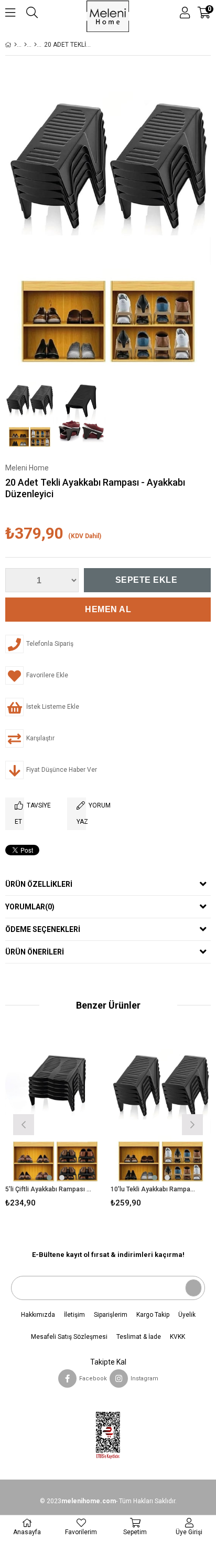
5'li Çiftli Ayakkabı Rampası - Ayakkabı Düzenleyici (48, 1189)
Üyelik (187, 1314)
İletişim (74, 1314)
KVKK (177, 1336)
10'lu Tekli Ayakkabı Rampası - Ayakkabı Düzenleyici (154, 1189)
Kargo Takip (152, 1314)
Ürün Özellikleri (38, 884)
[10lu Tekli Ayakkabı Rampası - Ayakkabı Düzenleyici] (161, 1109)
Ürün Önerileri (34, 952)
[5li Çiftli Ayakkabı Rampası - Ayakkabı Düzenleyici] (55, 1109)
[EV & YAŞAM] (25, 44)
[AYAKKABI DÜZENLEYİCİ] (35, 44)
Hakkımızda (38, 1314)
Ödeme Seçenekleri (42, 929)
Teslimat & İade (138, 1336)
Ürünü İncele (76, 1123)
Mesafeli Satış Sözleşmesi (69, 1336)
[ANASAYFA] (15, 44)
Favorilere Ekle (55, 1123)
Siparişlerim (110, 1314)
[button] (49, 1177)
